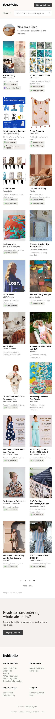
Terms (21, 712)
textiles (32, 81)
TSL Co (32, 191)
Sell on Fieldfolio (10, 668)
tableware (12, 139)
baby (36, 255)
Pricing (6, 673)
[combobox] (16, 13)
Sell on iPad (8, 693)
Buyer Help (34, 671)
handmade (14, 194)
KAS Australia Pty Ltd (11, 247)
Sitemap (14, 712)
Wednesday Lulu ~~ (10, 454)
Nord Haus (34, 402)
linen (17, 81)
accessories (34, 253)
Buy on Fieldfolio (37, 668)
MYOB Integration (10, 676)
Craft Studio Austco (37, 506)
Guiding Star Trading (11, 133)
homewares (45, 81)
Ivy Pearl (33, 351)
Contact (36, 712)
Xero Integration (10, 678)
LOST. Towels (8, 297)
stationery (43, 253)
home (12, 593)
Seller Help (7, 671)
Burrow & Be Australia (11, 504)
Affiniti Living (8, 78)
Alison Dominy (35, 297)
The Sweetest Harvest (39, 249)
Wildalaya (6, 560)
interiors (11, 81)
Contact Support (37, 693)
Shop (5, 593)
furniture (20, 137)
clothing (6, 137)
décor (5, 81)
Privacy (28, 712)
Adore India (34, 78)
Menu (5, 13)
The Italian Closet (10, 402)
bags (31, 510)
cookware (40, 405)
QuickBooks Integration (13, 681)
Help (31, 695)
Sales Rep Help (9, 695)
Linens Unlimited (9, 349)
